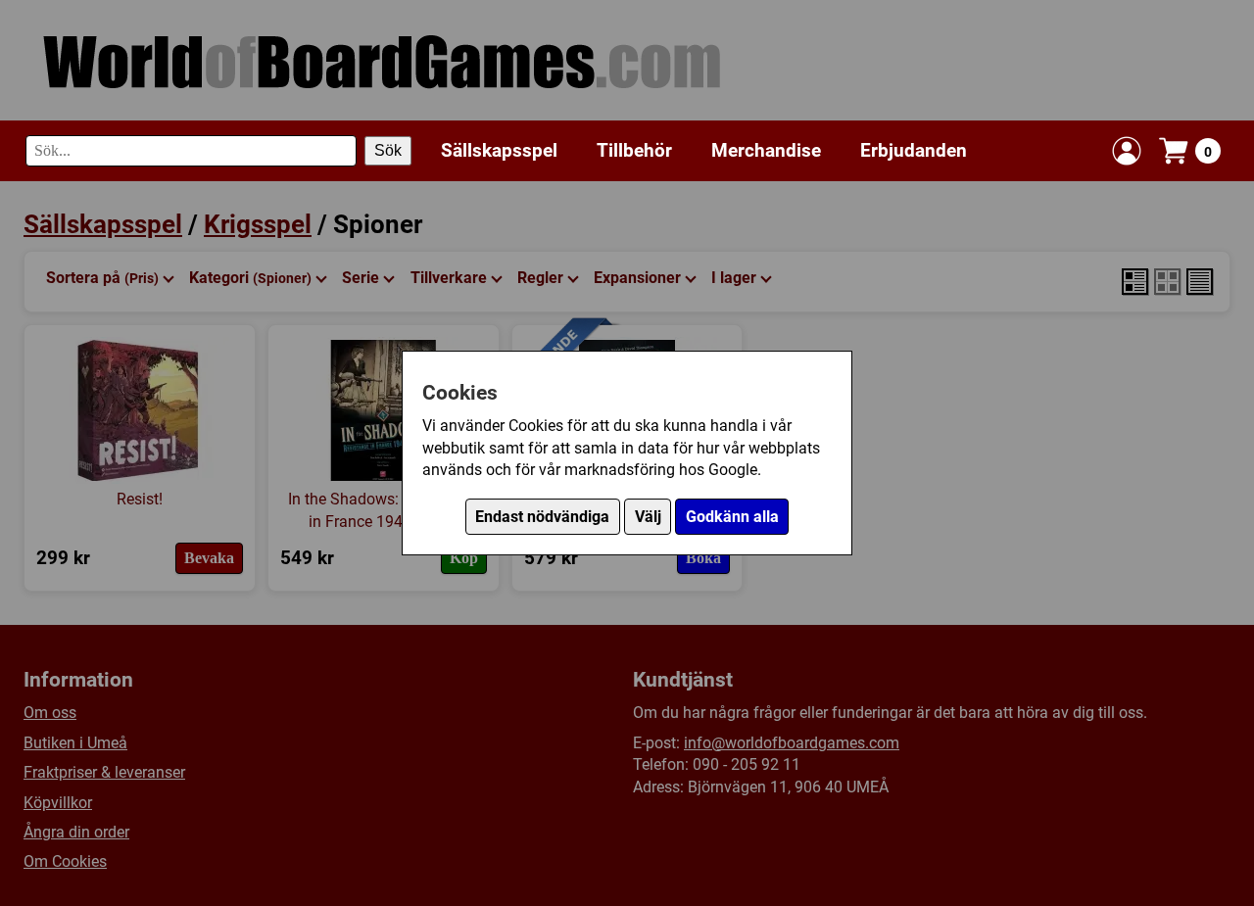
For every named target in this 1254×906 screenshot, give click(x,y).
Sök (388, 150)
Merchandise (766, 150)
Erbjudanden (913, 150)
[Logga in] (1126, 151)
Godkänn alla (732, 516)
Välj (648, 516)
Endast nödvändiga (542, 516)
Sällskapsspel (499, 150)
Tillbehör (634, 150)
